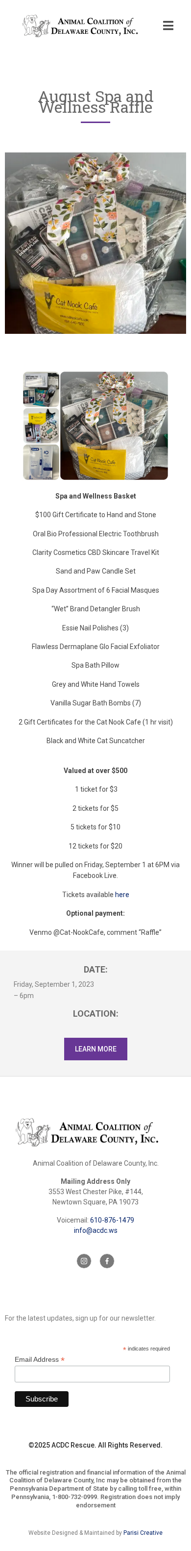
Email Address (40, 1359)
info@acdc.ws (96, 1230)
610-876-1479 (112, 1220)
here (122, 895)
